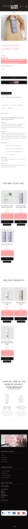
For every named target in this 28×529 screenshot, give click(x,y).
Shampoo (17, 97)
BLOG (3, 455)
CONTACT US (4, 459)
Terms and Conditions (6, 475)
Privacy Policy (4, 473)
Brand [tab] (3, 107)
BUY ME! (14, 77)
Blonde (7, 97)
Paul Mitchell (11, 97)
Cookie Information (6, 471)
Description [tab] (5, 105)
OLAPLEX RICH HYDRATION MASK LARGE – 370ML (7, 408)
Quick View (7, 224)
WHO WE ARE (4, 457)
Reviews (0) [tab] (10, 107)
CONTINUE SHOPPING (6, 93)
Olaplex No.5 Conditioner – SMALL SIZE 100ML (21, 408)
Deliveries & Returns (6, 477)
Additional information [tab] (17, 105)
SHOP (20, 97)
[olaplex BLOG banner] (14, 440)
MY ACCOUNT (4, 461)
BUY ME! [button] (7, 221)
